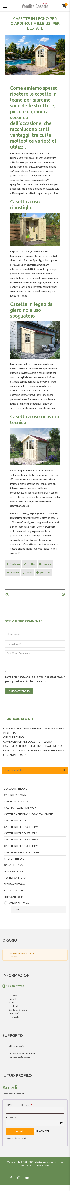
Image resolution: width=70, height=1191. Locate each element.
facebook (15, 564)
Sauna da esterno (14, 890)
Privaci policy (14, 1017)
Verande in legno (19, 903)
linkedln (14, 572)
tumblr (29, 572)
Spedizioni (13, 1006)
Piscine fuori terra (15, 878)
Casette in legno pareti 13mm (21, 827)
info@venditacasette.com (46, 1162)
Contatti (12, 999)
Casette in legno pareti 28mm (21, 833)
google (48, 564)
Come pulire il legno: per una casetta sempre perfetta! (33, 730)
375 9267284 (15, 986)
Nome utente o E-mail (19, 1105)
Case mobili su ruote (16, 801)
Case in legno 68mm (15, 795)
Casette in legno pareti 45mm (21, 846)
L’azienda (13, 995)
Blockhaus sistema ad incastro (22, 1053)
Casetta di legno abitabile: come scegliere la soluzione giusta (33, 752)
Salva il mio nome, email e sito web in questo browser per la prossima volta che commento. (35, 679)
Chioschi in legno (14, 858)
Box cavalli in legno (15, 788)
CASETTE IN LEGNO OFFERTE (18, 820)
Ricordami (42, 1130)
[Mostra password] (61, 1123)
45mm (16, 909)
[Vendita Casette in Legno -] (35, 5)
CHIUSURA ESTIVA (13, 737)
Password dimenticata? (16, 1138)
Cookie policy (15, 1013)
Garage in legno (13, 865)
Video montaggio (16, 1046)
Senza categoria (13, 897)
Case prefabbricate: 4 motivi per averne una (32, 745)
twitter (31, 564)
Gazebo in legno (13, 871)
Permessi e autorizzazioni (20, 1057)
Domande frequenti (17, 1050)
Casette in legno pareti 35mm (21, 839)
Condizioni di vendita (18, 1010)
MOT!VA (45, 1165)
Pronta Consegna (14, 884)
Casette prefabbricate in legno (22, 852)
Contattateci (30, 544)
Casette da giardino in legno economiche (28, 814)
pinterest (45, 572)
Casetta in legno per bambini (20, 808)
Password (12, 1117)
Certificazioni (15, 1003)
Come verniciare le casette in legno (27, 741)
